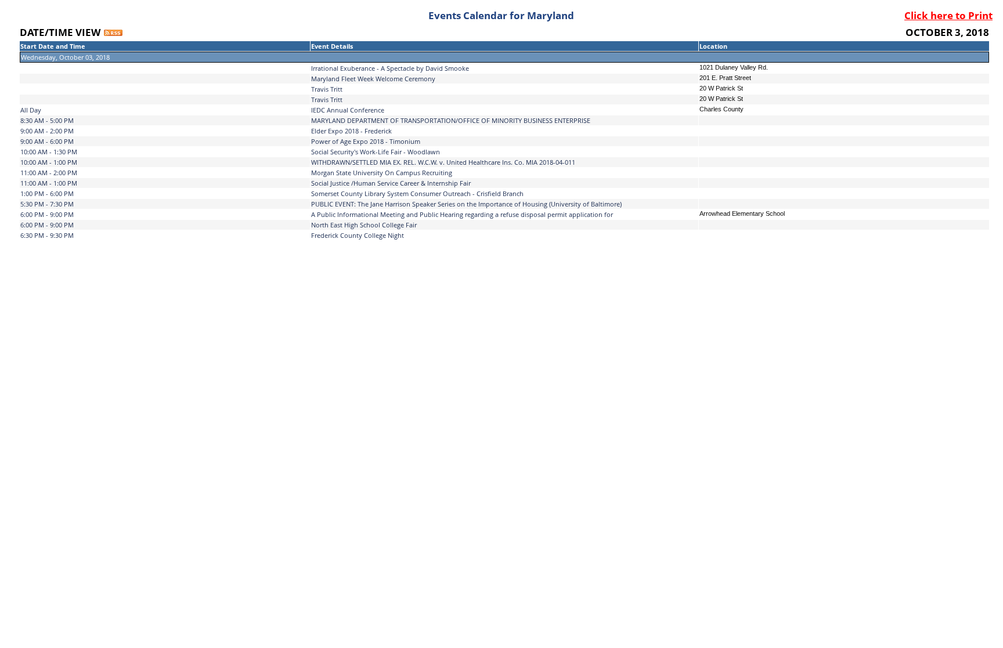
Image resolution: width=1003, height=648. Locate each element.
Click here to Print (948, 15)
